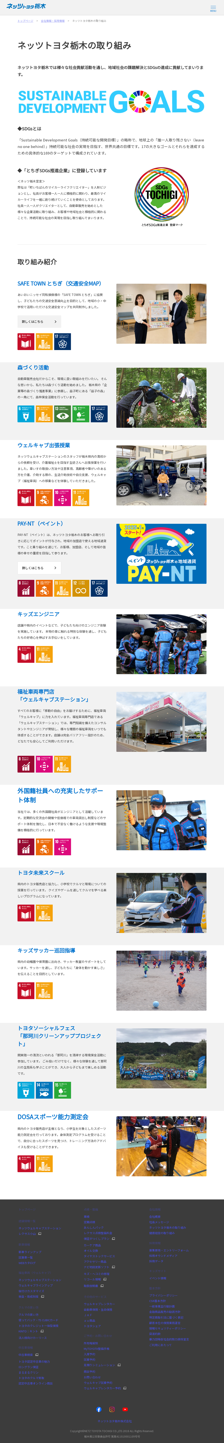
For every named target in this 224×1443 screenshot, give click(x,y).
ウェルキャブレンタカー (99, 1304)
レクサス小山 (27, 1234)
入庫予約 (89, 1354)
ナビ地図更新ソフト (96, 1267)
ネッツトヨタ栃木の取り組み (167, 1227)
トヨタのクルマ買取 (31, 1378)
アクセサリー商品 (95, 1261)
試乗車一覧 (26, 1257)
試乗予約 (89, 1359)
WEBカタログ (27, 1263)
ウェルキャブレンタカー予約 (102, 1388)
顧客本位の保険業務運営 (164, 1323)
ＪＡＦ (88, 1315)
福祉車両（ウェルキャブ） (36, 1273)
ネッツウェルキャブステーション (40, 1228)
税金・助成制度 (28, 1297)
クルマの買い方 (28, 1307)
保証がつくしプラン (96, 1239)
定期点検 (89, 1222)
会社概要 (155, 1217)
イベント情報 (157, 1278)
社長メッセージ (159, 1222)
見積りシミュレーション (99, 1365)
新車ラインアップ (30, 1252)
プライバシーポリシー (163, 1295)
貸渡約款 (155, 1334)
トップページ (27, 1209)
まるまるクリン (28, 1372)
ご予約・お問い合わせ (98, 1336)
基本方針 (155, 1288)
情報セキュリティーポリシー (167, 1328)
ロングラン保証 (28, 1367)
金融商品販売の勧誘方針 (164, 1312)
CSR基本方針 (157, 1301)
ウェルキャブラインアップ (36, 1285)
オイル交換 (91, 1251)
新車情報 (24, 1244)
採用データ (156, 1261)
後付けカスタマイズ (31, 1291)
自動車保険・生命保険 (98, 1309)
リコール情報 (92, 1279)
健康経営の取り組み (162, 1233)
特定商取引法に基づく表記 (166, 1317)
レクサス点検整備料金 (98, 1233)
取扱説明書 (91, 1286)
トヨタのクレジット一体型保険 (38, 1326)
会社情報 (155, 1209)
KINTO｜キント (28, 1331)
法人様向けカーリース (33, 1338)
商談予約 (89, 1371)
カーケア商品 (92, 1245)
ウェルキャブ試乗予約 (98, 1383)
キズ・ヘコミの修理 (96, 1274)
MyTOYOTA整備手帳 (96, 1349)
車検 (86, 1217)
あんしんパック (94, 1227)
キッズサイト (157, 1271)
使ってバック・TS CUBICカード (38, 1320)
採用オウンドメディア (163, 1256)
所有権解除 (91, 1343)
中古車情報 (26, 1347)
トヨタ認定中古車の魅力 (34, 1361)
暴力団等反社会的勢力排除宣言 (169, 1339)
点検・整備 (91, 1209)
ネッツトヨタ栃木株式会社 (115, 1421)
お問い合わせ (92, 1377)
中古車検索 (26, 1355)
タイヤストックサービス (99, 1256)
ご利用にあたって (160, 1345)
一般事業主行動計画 (162, 1306)
